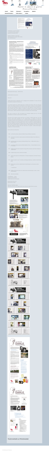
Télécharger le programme (18, 439)
